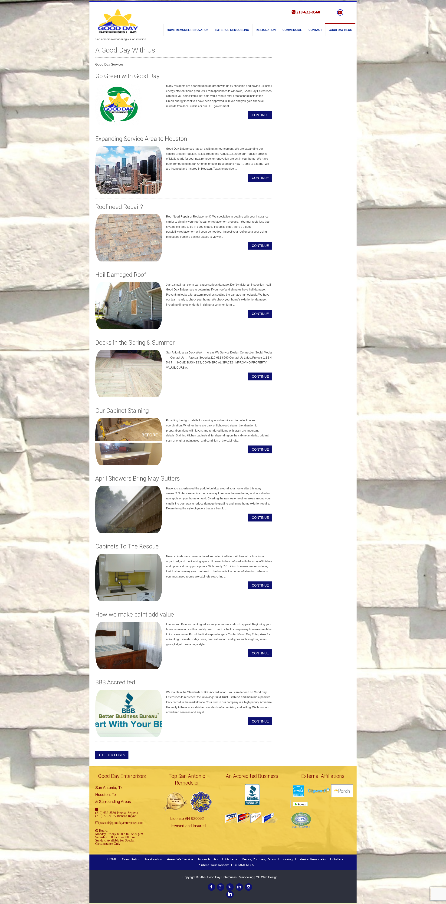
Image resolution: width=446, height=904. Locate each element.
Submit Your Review (214, 865)
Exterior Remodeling (232, 30)
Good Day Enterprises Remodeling (230, 877)
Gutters (337, 859)
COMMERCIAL (292, 30)
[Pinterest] (230, 887)
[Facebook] (211, 887)
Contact (315, 30)
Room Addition (209, 859)
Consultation (131, 859)
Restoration (266, 30)
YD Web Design (266, 877)
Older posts (113, 755)
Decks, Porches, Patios (259, 859)
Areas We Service (180, 859)
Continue (260, 115)
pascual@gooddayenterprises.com (121, 822)
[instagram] (248, 887)
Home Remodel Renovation (188, 30)
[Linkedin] (239, 887)
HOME (112, 859)
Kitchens (230, 859)
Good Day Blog (340, 30)
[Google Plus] (220, 887)
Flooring (287, 859)
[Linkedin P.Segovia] (230, 894)
